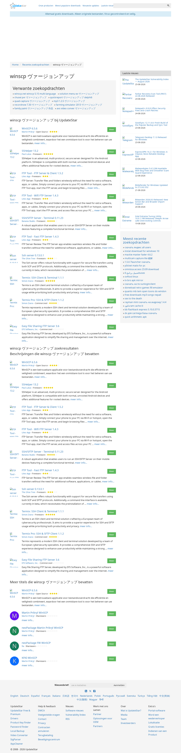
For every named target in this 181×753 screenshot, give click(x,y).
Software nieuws (75, 710)
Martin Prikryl (28, 131)
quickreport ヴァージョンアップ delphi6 (71, 97)
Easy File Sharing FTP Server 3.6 (40, 326)
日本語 (66, 695)
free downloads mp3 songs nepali (143, 294)
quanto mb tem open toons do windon (145, 291)
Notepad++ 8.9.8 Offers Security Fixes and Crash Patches (150, 109)
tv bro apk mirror (134, 280)
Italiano (56, 695)
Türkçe (141, 695)
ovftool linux (131, 276)
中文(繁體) (82, 699)
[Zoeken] (168, 5)
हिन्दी (101, 699)
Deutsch (24, 695)
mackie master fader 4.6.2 (138, 254)
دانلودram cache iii (134, 305)
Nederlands (86, 695)
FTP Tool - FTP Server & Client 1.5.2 (42, 173)
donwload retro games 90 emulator (144, 287)
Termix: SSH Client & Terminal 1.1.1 (43, 277)
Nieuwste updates (91, 5)
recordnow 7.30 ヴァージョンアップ (33, 104)
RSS (68, 719)
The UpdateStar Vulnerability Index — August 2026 (152, 80)
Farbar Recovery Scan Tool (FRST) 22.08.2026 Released (150, 94)
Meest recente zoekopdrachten (136, 240)
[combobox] (139, 5)
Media (124, 714)
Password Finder (19, 726)
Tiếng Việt (152, 695)
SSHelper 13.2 (30, 150)
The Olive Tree (28, 258)
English (14, 695)
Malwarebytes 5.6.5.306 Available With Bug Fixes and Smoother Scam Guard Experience (152, 170)
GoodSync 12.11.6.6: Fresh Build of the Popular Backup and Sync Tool (151, 123)
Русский (120, 695)
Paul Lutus (26, 154)
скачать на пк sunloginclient (140, 283)
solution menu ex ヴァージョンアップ (79, 93)
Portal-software (156, 710)
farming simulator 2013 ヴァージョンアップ (79, 104)
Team (124, 719)
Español (35, 695)
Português (108, 695)
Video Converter (19, 735)
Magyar (93, 699)
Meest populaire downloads (68, 5)
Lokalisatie (154, 722)
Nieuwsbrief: (62, 685)
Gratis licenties (156, 726)
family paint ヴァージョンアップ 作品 (33, 108)
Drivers (14, 718)
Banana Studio (28, 221)
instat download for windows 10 (142, 251)
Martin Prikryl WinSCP (35, 612)
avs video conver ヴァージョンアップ (76, 108)
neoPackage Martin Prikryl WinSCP (42, 627)
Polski (97, 695)
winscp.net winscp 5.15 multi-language (35, 93)
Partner (97, 714)
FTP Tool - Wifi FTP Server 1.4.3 (40, 195)
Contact (42, 719)
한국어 (74, 695)
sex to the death (133, 298)
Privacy (42, 723)
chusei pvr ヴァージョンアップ (30, 97)
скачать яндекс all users (138, 247)
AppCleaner (16, 743)
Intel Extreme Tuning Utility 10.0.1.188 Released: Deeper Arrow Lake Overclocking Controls (151, 218)
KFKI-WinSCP (29, 657)
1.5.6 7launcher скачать (137, 261)
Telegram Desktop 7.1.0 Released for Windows (151, 138)
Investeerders (128, 723)
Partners (98, 726)
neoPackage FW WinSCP (36, 642)
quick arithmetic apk (136, 316)
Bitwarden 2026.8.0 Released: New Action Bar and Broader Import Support (151, 201)
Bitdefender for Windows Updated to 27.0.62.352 (151, 186)
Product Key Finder (20, 722)
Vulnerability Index (76, 714)
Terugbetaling (45, 735)
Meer (111, 129)
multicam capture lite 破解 (139, 258)
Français (46, 695)
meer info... (40, 143)
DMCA (41, 710)
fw (23, 646)
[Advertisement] (90, 39)
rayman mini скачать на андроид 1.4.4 (145, 302)
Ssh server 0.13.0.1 (33, 255)
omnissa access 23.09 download (142, 269)
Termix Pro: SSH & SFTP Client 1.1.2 (43, 300)
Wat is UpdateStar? (131, 710)
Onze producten (46, 5)
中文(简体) (164, 695)
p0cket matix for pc (135, 265)
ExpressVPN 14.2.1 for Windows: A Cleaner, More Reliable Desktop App (151, 153)
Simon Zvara (27, 281)
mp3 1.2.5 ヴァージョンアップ (69, 101)
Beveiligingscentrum (49, 739)
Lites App (26, 176)
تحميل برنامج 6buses (135, 272)
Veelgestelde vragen (49, 714)
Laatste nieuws (108, 5)
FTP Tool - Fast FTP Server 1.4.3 (40, 236)
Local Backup (17, 731)
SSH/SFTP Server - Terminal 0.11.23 (42, 218)
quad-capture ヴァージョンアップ (32, 101)
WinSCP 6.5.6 (29, 128)
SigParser (15, 739)
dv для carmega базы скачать (141, 313)
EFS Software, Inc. (30, 329)
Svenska (131, 695)
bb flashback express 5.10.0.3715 (142, 309)
